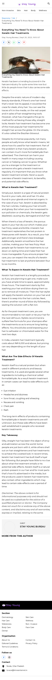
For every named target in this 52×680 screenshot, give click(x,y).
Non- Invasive (31, 624)
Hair (26, 10)
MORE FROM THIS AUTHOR (17, 536)
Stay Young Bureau (10, 37)
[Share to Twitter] (9, 42)
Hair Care (6, 621)
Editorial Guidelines (10, 643)
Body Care (6, 627)
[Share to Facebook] (4, 42)
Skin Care (29, 617)
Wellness (43, 10)
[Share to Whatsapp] (14, 42)
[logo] (26, 4)
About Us (6, 640)
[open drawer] (3, 3)
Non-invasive (8, 10)
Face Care (30, 627)
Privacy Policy (31, 643)
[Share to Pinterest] (24, 42)
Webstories (6, 624)
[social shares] (4, 657)
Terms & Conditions (10, 647)
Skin (19, 10)
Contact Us (30, 640)
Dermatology (7, 617)
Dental (4, 631)
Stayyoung (6, 18)
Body (33, 10)
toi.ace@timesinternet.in (17, 670)
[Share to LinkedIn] (19, 42)
